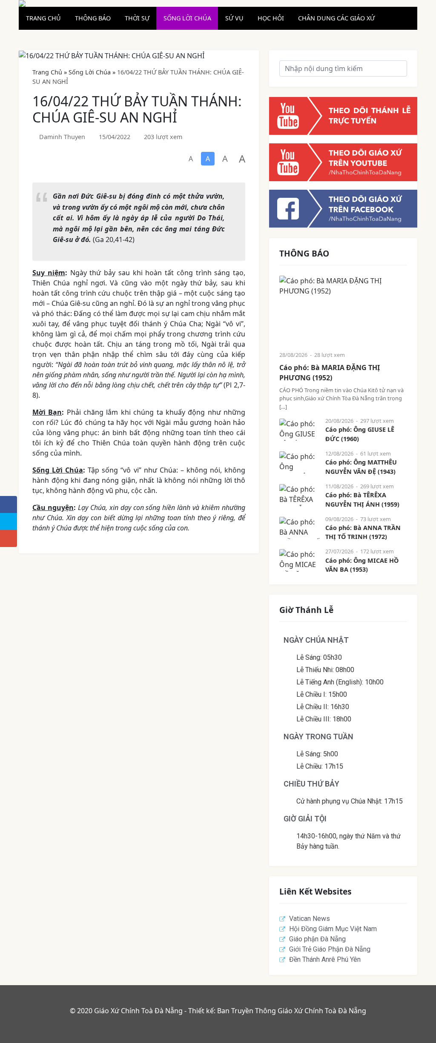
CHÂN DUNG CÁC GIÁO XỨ (336, 18)
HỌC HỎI (271, 18)
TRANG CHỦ (43, 18)
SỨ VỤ (234, 18)
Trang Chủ (47, 72)
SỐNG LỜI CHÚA (187, 18)
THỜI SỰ (137, 18)
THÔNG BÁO (93, 18)
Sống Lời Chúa (90, 72)
